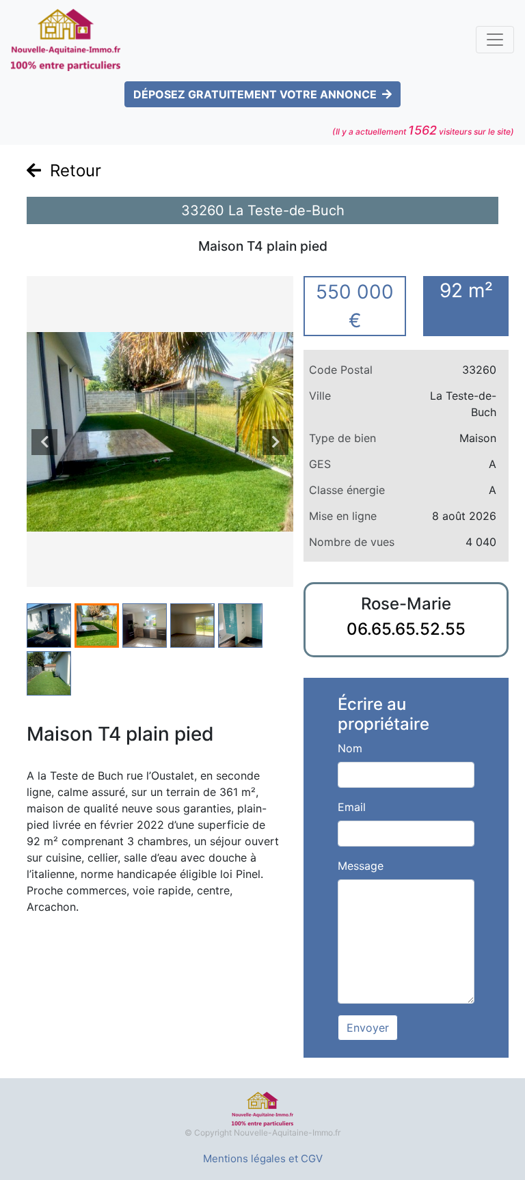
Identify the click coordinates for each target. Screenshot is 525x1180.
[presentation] (44, 442)
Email (352, 807)
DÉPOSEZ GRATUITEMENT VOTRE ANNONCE (255, 94)
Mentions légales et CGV (263, 1158)
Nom (350, 748)
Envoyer (368, 1027)
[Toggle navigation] (495, 39)
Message (360, 866)
